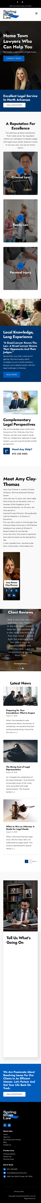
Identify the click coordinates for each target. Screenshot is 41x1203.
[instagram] (9, 595)
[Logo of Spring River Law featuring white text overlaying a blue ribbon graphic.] (11, 1111)
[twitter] (16, 590)
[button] (18, 668)
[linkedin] (14, 595)
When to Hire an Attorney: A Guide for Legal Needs (20, 828)
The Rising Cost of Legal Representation (18, 768)
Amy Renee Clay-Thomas (11, 584)
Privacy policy (19, 1192)
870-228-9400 (12, 1169)
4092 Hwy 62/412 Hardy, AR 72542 (20, 6)
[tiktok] (11, 590)
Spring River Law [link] (27, 1196)
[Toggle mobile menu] (36, 13)
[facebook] (7, 590)
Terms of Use (9, 1192)
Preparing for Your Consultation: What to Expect (20, 712)
